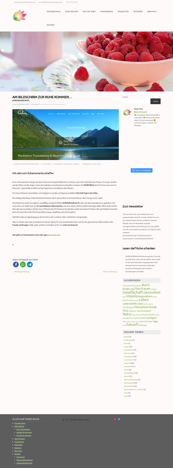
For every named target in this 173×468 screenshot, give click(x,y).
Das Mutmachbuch (23, 429)
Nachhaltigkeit (144, 310)
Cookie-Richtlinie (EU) (24, 463)
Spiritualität (140, 317)
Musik (94, 164)
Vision (137, 322)
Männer (132, 310)
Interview (127, 353)
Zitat (124, 325)
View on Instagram (143, 170)
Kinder (154, 297)
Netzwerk (137, 11)
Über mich (152, 11)
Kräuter (130, 300)
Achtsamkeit (127, 285)
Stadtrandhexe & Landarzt (133, 389)
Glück (124, 297)
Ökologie (143, 325)
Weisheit (143, 321)
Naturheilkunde (137, 315)
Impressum (20, 457)
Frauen (145, 289)
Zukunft (132, 324)
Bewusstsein (136, 285)
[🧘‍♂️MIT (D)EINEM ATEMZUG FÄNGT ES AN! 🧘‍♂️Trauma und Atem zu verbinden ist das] (129, 147)
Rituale (156, 315)
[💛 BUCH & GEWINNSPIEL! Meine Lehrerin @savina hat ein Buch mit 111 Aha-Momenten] (129, 135)
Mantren (150, 304)
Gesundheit (58, 164)
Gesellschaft (133, 292)
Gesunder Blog (54, 11)
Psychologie (148, 314)
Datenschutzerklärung (24, 460)
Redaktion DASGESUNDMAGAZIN (26, 164)
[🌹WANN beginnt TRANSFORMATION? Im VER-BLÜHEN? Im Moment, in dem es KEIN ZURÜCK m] (142, 147)
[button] (16, 264)
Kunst (136, 300)
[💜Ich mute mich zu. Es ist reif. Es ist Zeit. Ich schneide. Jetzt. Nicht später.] (155, 147)
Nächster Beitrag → (111, 271)
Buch (146, 285)
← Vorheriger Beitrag (20, 271)
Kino (125, 300)
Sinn (132, 318)
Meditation (87, 164)
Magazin (76, 164)
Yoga (155, 321)
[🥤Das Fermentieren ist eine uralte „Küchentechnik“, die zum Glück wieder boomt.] (129, 159)
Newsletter (123, 11)
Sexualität (127, 318)
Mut (125, 310)
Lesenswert (128, 360)
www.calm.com (54, 235)
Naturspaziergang (130, 379)
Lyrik (145, 304)
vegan (133, 322)
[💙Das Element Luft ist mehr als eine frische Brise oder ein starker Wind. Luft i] (142, 159)
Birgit (126, 337)
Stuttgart (151, 317)
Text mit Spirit (89, 11)
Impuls (132, 296)
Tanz (124, 321)
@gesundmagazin (140, 112)
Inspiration (145, 296)
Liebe (140, 303)
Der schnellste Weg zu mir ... (78, 419)
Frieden (153, 289)
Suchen (125, 97)
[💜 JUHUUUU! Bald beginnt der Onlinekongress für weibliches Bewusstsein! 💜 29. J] (155, 159)
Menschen (141, 307)
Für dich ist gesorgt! (23, 435)
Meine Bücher (71, 11)
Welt (150, 321)
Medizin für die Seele (24, 432)
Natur (99, 164)
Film (137, 288)
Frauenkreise (106, 11)
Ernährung (128, 288)
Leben (144, 300)
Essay (126, 343)
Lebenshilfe (67, 164)
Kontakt (51, 25)
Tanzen (129, 322)
